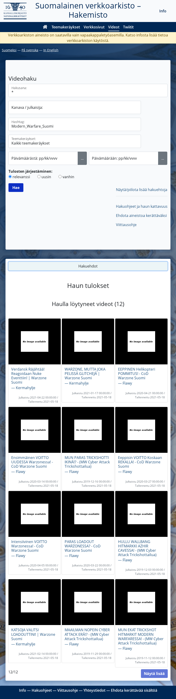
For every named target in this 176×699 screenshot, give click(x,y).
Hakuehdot (88, 266)
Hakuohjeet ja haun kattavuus (142, 206)
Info (162, 11)
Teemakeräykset (66, 27)
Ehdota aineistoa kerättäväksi (141, 215)
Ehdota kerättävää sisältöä (134, 690)
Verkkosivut (94, 27)
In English (50, 50)
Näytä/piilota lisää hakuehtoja (141, 189)
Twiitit (128, 27)
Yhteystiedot (94, 690)
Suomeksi (9, 50)
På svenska (30, 50)
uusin (46, 176)
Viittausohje (126, 224)
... (82, 158)
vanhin (68, 176)
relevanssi (21, 176)
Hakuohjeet (42, 690)
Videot (113, 27)
